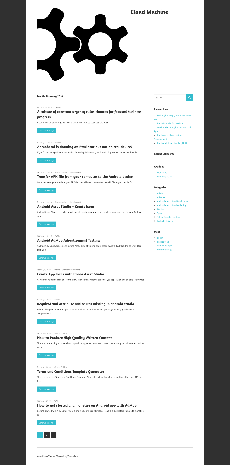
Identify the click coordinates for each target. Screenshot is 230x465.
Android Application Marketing (171, 205)
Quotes (58, 107)
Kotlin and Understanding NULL (172, 143)
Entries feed (163, 241)
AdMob (58, 142)
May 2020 (162, 172)
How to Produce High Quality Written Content (74, 337)
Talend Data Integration (168, 217)
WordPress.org (164, 249)
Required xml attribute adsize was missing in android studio (85, 303)
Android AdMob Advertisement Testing (68, 240)
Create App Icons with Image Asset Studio (70, 274)
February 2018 (164, 176)
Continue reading (46, 130)
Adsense (161, 197)
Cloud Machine (149, 11)
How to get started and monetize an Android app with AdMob (87, 405)
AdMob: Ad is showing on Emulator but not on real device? (85, 146)
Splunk (160, 213)
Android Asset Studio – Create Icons (66, 206)
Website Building (60, 333)
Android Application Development (68, 172)
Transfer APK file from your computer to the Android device (85, 176)
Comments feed (164, 245)
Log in (160, 237)
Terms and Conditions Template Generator (70, 371)
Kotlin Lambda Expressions (170, 123)
